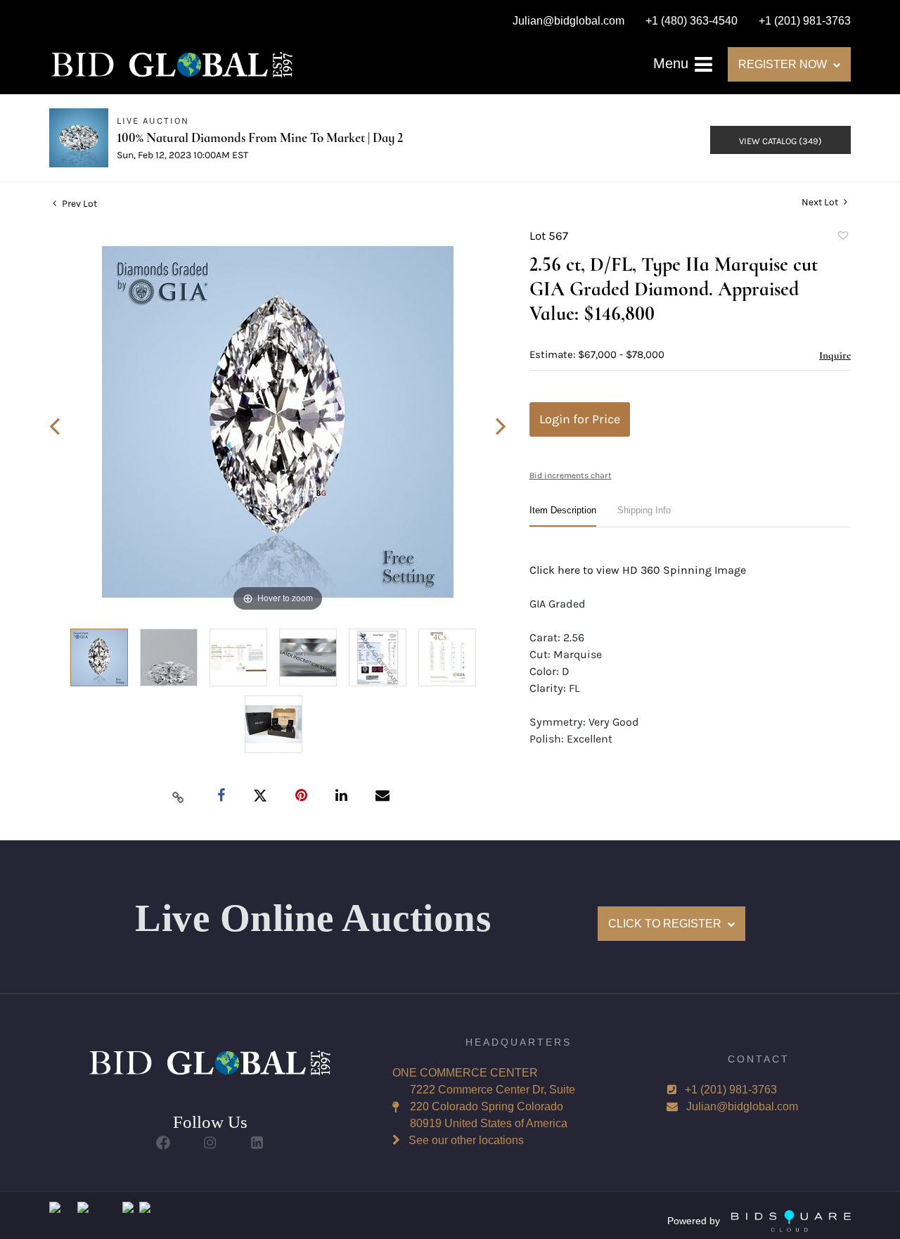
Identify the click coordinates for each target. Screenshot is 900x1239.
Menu (673, 63)
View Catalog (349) (780, 141)
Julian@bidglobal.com (742, 1106)
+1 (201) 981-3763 (731, 1090)
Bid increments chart (570, 475)
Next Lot (821, 202)
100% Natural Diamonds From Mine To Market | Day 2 (260, 137)
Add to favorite (842, 237)
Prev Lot (78, 204)
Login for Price (579, 419)
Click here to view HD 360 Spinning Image (637, 570)
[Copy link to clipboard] (178, 796)
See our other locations (466, 1140)
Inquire (835, 355)
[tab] (562, 516)
